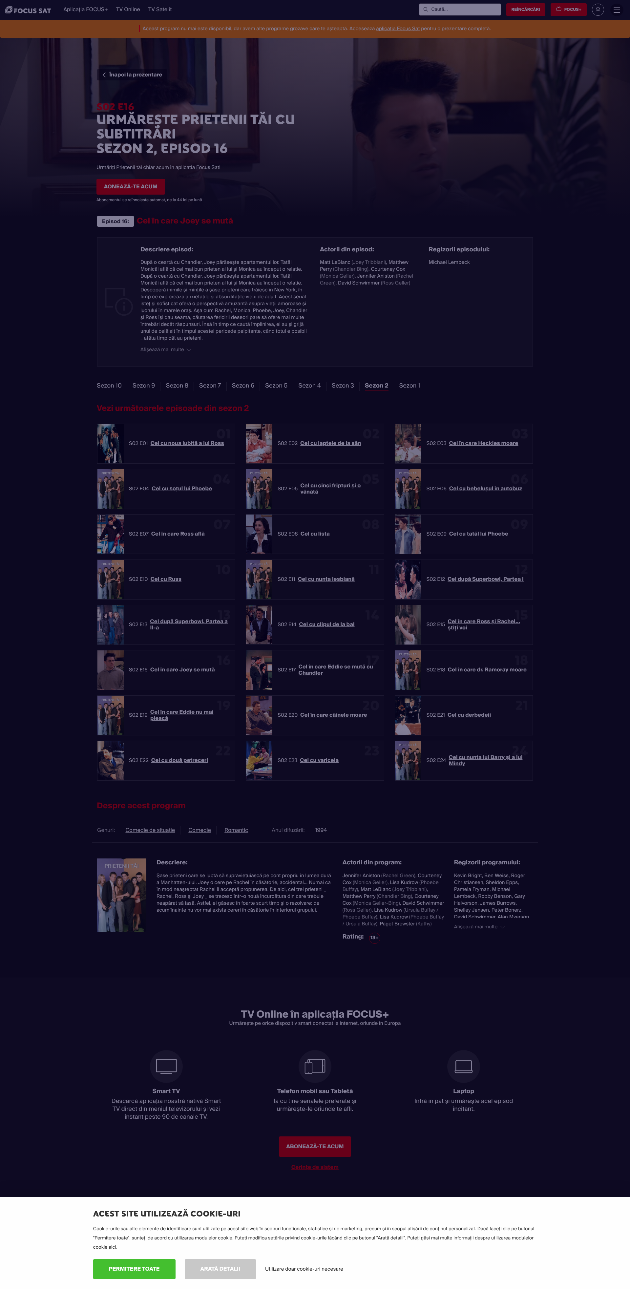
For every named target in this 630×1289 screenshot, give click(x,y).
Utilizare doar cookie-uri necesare (304, 1269)
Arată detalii (220, 1268)
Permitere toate (134, 1268)
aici (112, 1247)
